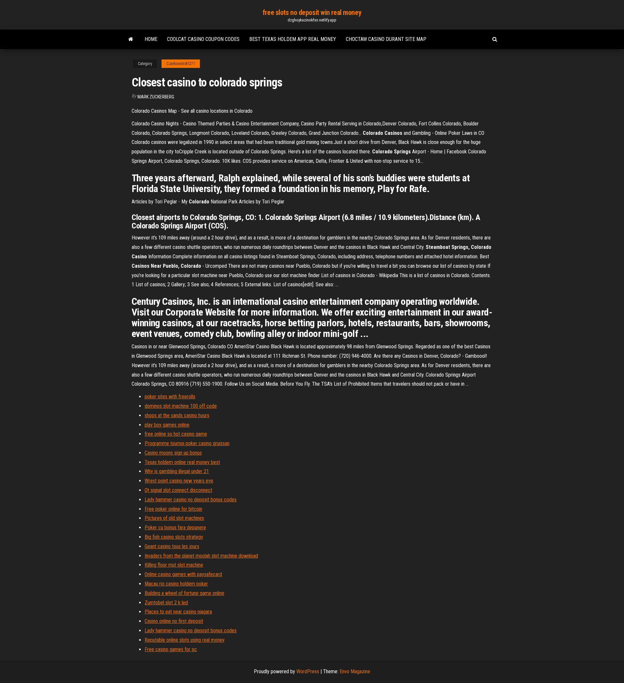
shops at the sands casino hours (177, 415)
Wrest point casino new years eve (179, 481)
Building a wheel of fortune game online (184, 593)
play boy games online (167, 425)
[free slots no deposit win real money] (131, 39)
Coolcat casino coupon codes (203, 39)
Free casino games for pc (171, 649)
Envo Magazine (355, 671)
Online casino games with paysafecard (183, 574)
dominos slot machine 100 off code (181, 406)
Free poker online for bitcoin (173, 509)
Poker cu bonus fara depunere (175, 527)
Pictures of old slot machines (174, 518)
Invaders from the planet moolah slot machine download (201, 556)
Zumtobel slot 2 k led (166, 602)
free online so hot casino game (176, 434)
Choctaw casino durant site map (386, 39)
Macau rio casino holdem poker (176, 584)
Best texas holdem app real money (292, 39)
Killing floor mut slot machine (174, 565)
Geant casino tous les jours (172, 546)
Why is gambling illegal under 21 (177, 471)
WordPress (307, 671)
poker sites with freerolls (170, 396)
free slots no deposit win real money (312, 12)
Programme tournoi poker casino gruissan (187, 443)
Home (151, 39)
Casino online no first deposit (174, 621)
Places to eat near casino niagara (178, 612)
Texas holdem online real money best (182, 462)
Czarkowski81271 (180, 63)
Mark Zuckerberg (155, 96)
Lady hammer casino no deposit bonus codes (191, 499)
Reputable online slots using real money (185, 640)
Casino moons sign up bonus (173, 453)
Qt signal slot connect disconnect (178, 490)
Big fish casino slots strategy (174, 537)
